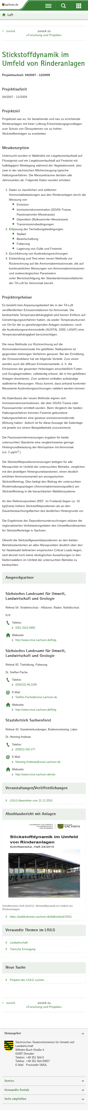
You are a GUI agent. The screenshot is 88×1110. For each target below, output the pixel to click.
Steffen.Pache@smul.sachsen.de (36, 697)
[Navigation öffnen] (48, 6)
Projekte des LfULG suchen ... (28, 980)
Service (9, 1081)
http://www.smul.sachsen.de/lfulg (35, 640)
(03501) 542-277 (25, 749)
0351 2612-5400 (25, 627)
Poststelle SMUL (36, 1064)
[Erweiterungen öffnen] (79, 6)
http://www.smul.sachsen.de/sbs (35, 774)
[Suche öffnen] (63, 6)
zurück (10, 31)
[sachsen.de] (11, 4)
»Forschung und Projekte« (44, 35)
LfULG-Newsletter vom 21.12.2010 (31, 800)
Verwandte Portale (16, 1090)
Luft (10, 15)
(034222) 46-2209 (26, 684)
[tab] (44, 1033)
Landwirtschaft (19, 942)
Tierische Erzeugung (22, 949)
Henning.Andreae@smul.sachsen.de (37, 761)
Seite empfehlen (15, 1099)
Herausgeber (12, 1033)
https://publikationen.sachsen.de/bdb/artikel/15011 (41, 916)
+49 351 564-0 (35, 1057)
